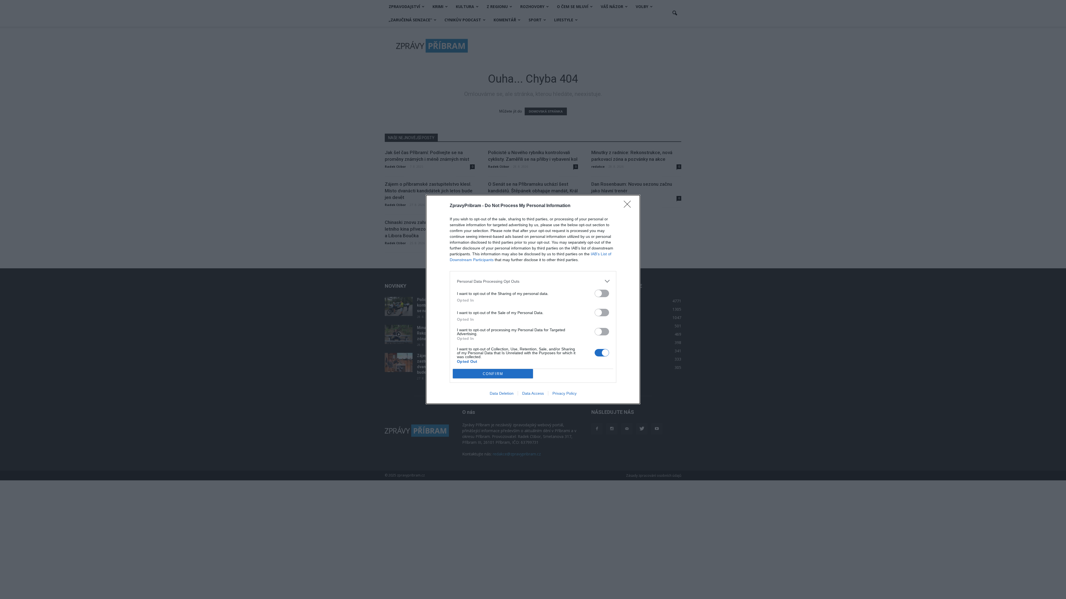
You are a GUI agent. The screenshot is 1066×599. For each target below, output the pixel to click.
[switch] (602, 293)
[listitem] (533, 281)
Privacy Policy (564, 393)
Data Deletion (502, 393)
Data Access (533, 393)
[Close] (629, 206)
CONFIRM (493, 374)
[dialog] (533, 299)
